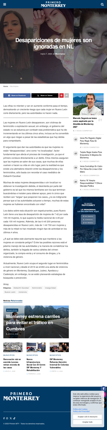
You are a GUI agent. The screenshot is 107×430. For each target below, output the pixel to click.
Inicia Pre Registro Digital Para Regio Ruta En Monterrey (90, 141)
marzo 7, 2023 (46, 53)
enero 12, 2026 (57, 371)
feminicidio (37, 288)
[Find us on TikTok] (14, 418)
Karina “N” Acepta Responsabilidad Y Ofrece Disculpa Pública (91, 183)
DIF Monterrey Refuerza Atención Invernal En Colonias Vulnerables (59, 363)
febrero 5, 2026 (34, 374)
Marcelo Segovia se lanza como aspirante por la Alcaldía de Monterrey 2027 (85, 122)
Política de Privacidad (81, 411)
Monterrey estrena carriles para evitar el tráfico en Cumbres (33, 322)
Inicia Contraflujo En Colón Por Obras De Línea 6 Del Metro (91, 169)
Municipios (60, 53)
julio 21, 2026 (10, 371)
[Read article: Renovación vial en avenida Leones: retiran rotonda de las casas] (12, 347)
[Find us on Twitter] (11, 418)
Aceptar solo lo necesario (87, 417)
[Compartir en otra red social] (66, 95)
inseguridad (50, 288)
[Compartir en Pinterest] (61, 95)
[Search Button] (102, 4)
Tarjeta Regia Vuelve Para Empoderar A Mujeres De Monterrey (91, 155)
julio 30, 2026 (12, 334)
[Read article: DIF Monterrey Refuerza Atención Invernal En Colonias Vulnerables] (59, 347)
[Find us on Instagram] (7, 418)
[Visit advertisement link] (88, 220)
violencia (23, 292)
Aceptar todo (87, 422)
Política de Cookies (80, 409)
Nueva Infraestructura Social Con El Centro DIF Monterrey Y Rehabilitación (36, 364)
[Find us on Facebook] (4, 418)
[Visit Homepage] (53, 4)
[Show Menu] (4, 4)
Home (5, 86)
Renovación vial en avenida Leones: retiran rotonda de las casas (12, 363)
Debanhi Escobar (21, 288)
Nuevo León (10, 292)
